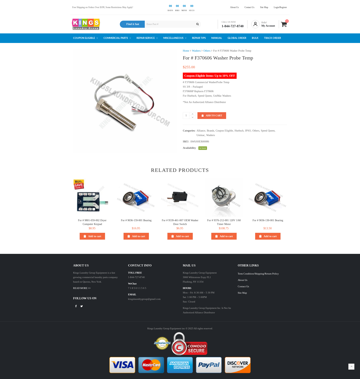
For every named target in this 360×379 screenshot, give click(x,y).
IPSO (248, 130)
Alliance (200, 130)
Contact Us (243, 286)
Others (206, 50)
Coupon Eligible (224, 130)
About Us (242, 280)
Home (186, 50)
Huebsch (239, 130)
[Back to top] (351, 367)
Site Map (242, 292)
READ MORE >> (82, 288)
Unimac (200, 135)
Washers (196, 50)
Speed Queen (268, 130)
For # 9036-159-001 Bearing (136, 220)
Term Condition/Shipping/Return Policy (258, 273)
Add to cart (214, 115)
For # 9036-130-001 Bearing (268, 220)
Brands (210, 130)
